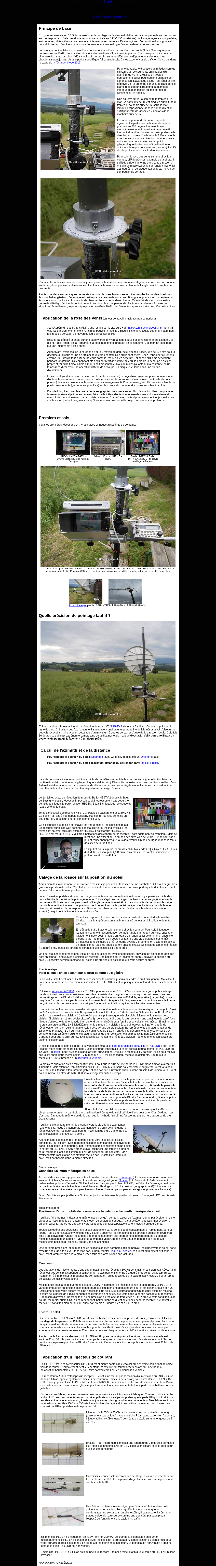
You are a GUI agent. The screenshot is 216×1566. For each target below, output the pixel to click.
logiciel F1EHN (150, 762)
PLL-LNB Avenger (78, 605)
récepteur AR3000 (63, 991)
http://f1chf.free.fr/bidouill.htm (145, 327)
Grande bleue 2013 (68, 62)
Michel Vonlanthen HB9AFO (110, 16)
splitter (57, 1051)
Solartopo (97, 756)
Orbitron (145, 756)
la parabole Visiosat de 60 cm (127, 1045)
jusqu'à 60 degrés (120, 1251)
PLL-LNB (154, 1045)
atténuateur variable (89, 1058)
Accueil (108, 1)
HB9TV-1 (116, 726)
